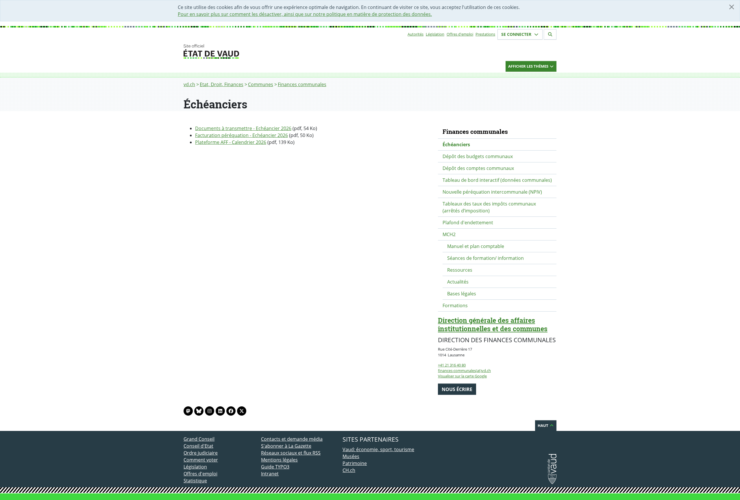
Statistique (195, 480)
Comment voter (201, 460)
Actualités (458, 282)
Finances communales (302, 84)
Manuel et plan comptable (475, 246)
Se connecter (516, 34)
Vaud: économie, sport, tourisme (378, 449)
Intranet (270, 474)
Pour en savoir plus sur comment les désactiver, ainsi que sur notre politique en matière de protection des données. (305, 14)
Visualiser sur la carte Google (462, 376)
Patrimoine (355, 463)
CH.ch (349, 470)
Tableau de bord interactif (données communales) (497, 180)
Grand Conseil (199, 439)
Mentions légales (279, 460)
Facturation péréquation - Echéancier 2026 (241, 135)
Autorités (415, 34)
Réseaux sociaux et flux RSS (291, 453)
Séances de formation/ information (485, 258)
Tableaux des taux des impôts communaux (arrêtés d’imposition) (489, 207)
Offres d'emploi (460, 34)
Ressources (459, 270)
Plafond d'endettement (468, 222)
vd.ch (189, 84)
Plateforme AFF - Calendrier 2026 (230, 142)
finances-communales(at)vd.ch (464, 370)
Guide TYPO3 (275, 467)
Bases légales (461, 293)
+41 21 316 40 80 (452, 365)
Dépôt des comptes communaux (478, 168)
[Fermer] (732, 7)
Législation (435, 34)
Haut (543, 425)
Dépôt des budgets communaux (478, 156)
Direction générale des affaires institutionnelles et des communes (492, 324)
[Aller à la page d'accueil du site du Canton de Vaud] (259, 51)
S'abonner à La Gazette (286, 446)
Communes (260, 84)
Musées (351, 456)
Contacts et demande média (292, 439)
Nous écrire (457, 389)
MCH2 (449, 234)
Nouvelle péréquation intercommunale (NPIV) (492, 192)
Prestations (485, 34)
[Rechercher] (550, 34)
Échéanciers (456, 144)
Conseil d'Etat (198, 446)
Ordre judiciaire (201, 453)
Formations (455, 305)
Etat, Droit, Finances (221, 84)
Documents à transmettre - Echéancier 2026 (243, 128)
